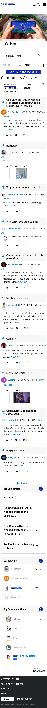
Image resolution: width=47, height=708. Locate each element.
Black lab (11, 145)
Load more (22, 483)
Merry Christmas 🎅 (17, 373)
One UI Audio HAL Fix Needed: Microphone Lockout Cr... (16, 530)
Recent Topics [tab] (10, 84)
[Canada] (8, 4)
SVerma (11, 380)
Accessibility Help (10, 679)
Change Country (23, 699)
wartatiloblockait (16, 194)
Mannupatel (13, 305)
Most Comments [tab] (11, 88)
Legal (4, 694)
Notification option (17, 298)
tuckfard (12, 420)
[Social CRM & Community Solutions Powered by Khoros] (39, 670)
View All (23, 488)
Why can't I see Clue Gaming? (22, 221)
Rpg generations (15, 450)
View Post (11, 129)
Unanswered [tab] (10, 92)
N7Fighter (12, 457)
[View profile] (4, 112)
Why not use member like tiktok (24, 187)
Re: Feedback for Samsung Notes (19, 546)
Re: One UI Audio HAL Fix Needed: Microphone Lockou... (18, 511)
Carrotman (12, 152)
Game (9, 338)
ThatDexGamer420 (16, 112)
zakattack (12, 345)
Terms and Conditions (12, 684)
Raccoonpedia (14, 264)
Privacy (5, 689)
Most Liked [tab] (26, 84)
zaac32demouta (15, 228)
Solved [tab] (27, 88)
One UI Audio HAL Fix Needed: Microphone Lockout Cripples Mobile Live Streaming (23, 102)
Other (7, 116)
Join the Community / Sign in (23, 72)
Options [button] (39, 65)
